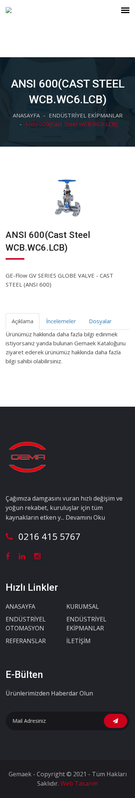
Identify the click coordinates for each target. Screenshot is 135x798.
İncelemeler (61, 321)
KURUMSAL (82, 606)
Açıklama (22, 321)
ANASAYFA (26, 115)
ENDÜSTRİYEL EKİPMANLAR (86, 115)
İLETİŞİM (78, 641)
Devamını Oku (85, 517)
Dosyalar (100, 321)
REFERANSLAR (26, 641)
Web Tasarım (78, 783)
